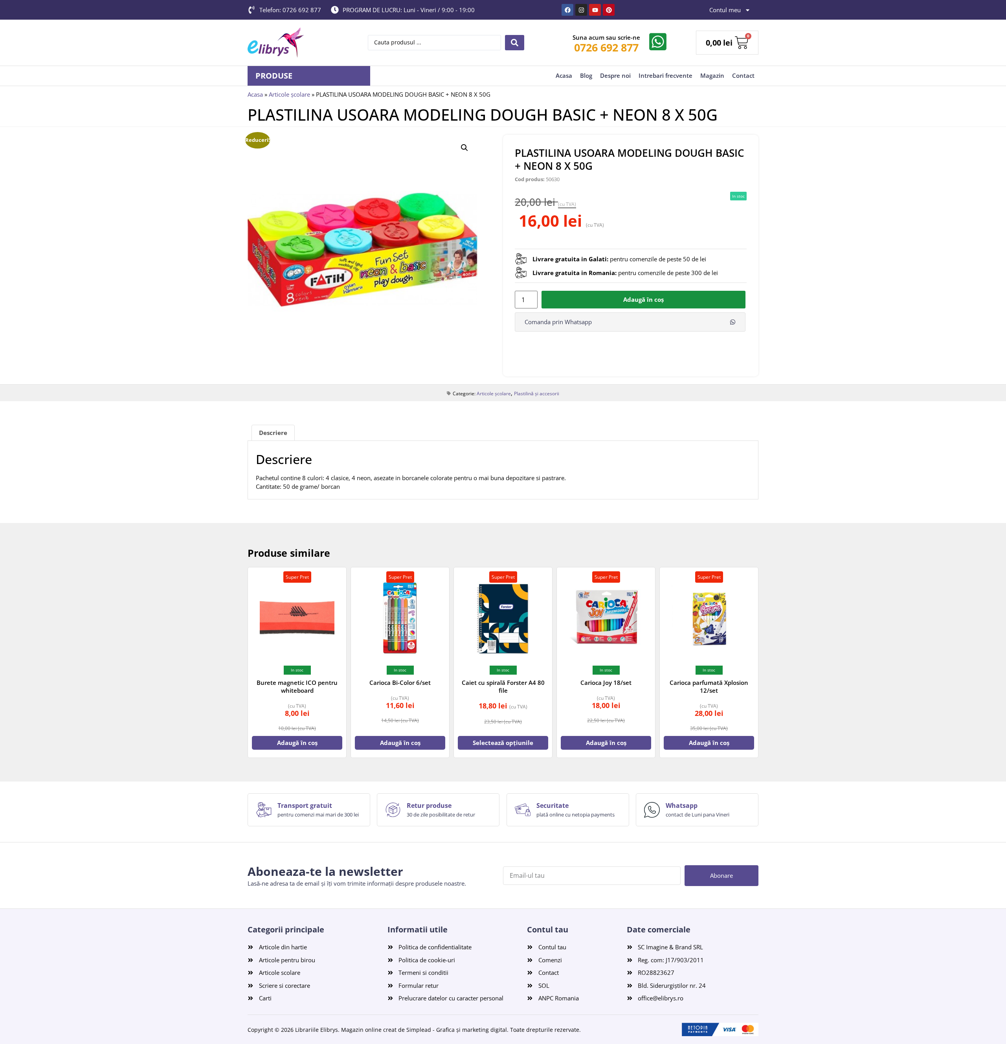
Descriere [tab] (273, 433)
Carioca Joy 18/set (606, 682)
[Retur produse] (393, 810)
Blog (586, 75)
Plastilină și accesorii (536, 393)
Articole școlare (289, 94)
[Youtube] (595, 10)
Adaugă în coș (643, 299)
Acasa (564, 75)
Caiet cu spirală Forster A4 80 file (503, 686)
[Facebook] (567, 10)
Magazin (712, 75)
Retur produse (429, 805)
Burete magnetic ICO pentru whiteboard (297, 686)
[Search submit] (514, 42)
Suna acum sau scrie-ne (606, 37)
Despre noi (615, 75)
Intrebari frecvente (665, 75)
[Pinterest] (609, 10)
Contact (743, 75)
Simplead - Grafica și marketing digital (456, 1029)
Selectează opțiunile (503, 743)
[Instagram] (581, 10)
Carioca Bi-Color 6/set (400, 682)
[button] (464, 148)
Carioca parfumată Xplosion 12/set (709, 686)
